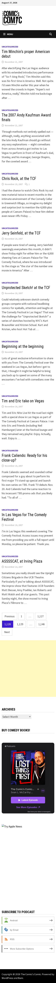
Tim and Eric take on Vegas (23, 401)
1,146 (41, 624)
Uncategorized (10, 46)
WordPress (7, 978)
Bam (20, 978)
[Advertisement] (28, 668)
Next (7, 632)
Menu (10, 34)
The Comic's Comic (31, 974)
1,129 (20, 624)
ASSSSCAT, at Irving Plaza (22, 561)
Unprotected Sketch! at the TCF (26, 287)
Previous (10, 616)
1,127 (40, 616)
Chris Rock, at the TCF (19, 178)
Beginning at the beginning (23, 346)
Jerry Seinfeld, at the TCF (21, 233)
